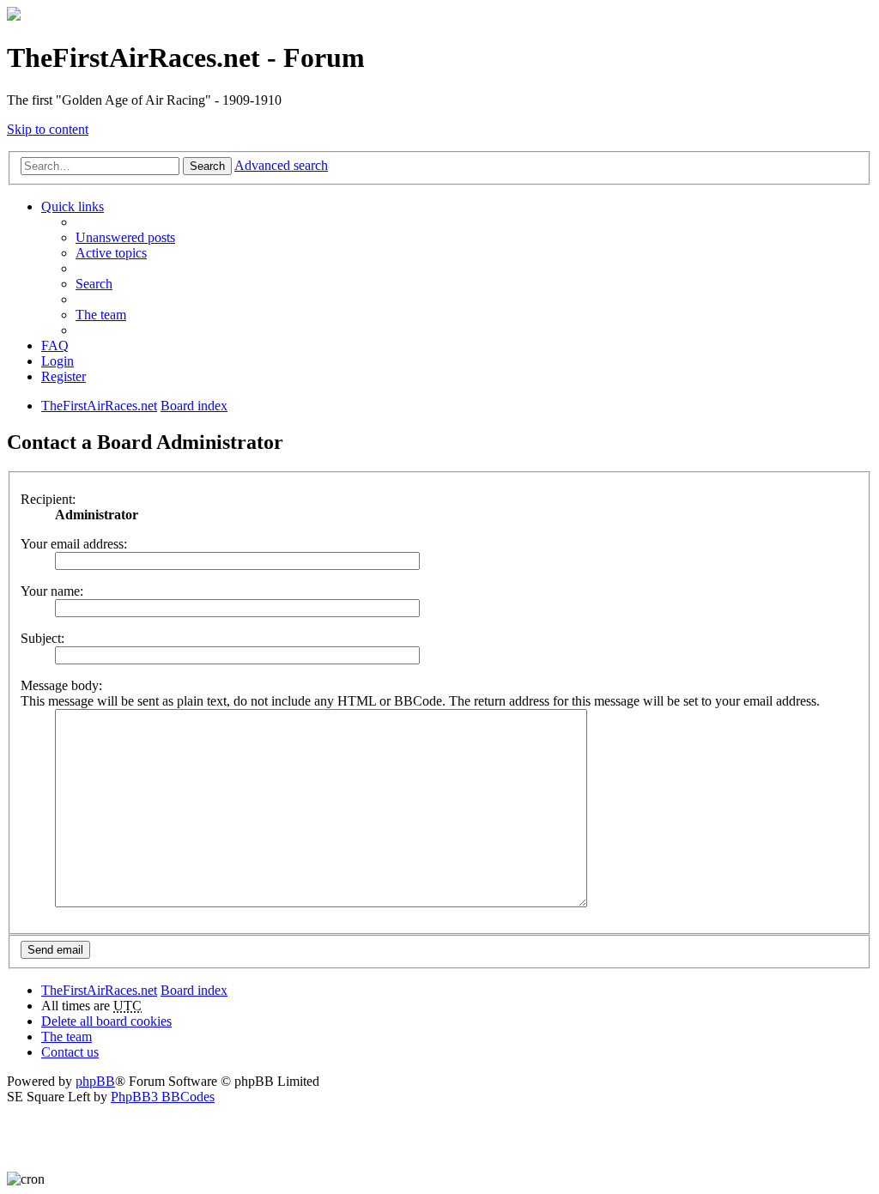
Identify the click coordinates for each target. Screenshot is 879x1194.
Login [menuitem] (57, 361)
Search (207, 166)
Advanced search (281, 165)
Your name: (52, 591)
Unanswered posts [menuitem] (125, 237)
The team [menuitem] (101, 314)
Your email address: (74, 543)
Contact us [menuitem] (70, 1052)
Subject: (42, 638)
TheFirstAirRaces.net (99, 990)
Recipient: (48, 499)
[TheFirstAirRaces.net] (14, 16)
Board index (194, 990)
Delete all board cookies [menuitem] (106, 1021)
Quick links (72, 206)
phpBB (95, 1081)
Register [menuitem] (63, 376)
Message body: (61, 685)
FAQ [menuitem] (55, 345)
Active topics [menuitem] (111, 252)
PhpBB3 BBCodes (163, 1096)
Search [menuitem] (94, 283)
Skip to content (47, 129)
